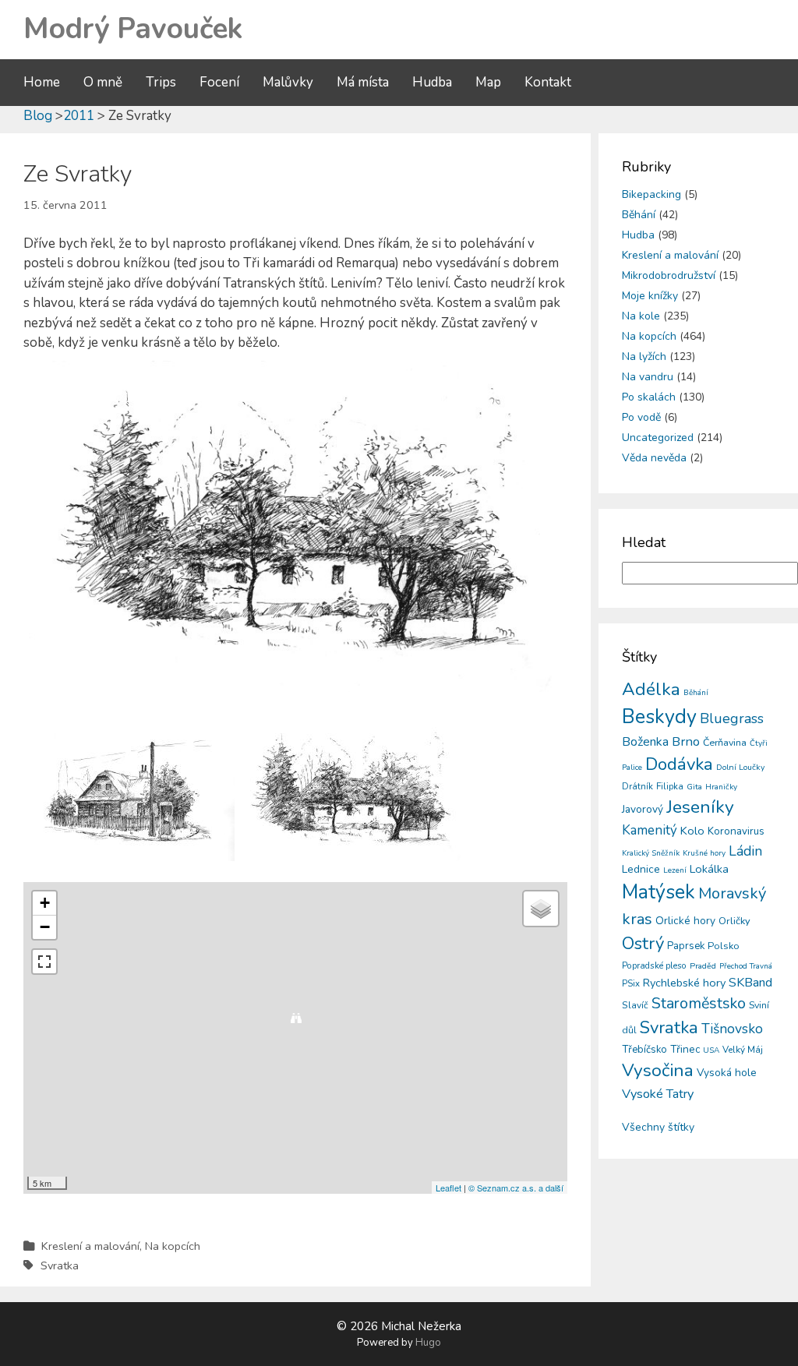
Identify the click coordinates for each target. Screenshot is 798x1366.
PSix (631, 983)
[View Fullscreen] (44, 961)
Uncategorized (658, 437)
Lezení (675, 870)
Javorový (642, 809)
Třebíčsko (644, 1050)
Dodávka (679, 764)
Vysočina (658, 1070)
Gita (694, 786)
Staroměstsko (698, 1003)
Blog (37, 116)
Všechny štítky (658, 1127)
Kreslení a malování (90, 1246)
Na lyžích (644, 356)
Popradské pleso (654, 965)
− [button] (45, 927)
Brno (686, 741)
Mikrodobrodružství (668, 275)
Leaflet (448, 1187)
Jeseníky (700, 807)
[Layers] (541, 908)
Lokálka (709, 869)
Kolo (692, 830)
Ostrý (643, 943)
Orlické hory (685, 920)
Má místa (363, 82)
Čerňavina (725, 742)
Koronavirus (736, 831)
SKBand (750, 982)
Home (41, 82)
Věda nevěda (654, 457)
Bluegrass (732, 718)
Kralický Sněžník (651, 853)
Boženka (645, 741)
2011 (78, 116)
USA (711, 1050)
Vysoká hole (727, 1072)
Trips (161, 82)
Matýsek (658, 892)
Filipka (669, 786)
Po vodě (641, 417)
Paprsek (685, 946)
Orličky (734, 921)
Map (488, 82)
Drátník (637, 786)
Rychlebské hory (684, 982)
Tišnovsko (732, 1028)
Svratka (60, 1265)
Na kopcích (172, 1246)
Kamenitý (649, 830)
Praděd (703, 966)
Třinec (685, 1049)
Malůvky (288, 82)
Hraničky (721, 787)
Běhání (638, 214)
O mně (102, 82)
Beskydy (659, 717)
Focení (219, 82)
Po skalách (649, 397)
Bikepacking (651, 194)
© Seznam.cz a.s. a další (515, 1187)
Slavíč (635, 1005)
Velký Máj (742, 1049)
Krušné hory (704, 853)
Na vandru (647, 376)
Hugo (428, 1343)
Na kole (641, 316)
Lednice (641, 869)
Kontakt (547, 82)
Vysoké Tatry (658, 1094)
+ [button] (45, 902)
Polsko (724, 946)
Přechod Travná (745, 966)
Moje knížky (650, 295)
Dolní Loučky (740, 767)
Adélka (651, 689)
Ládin (745, 851)
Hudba (432, 82)
